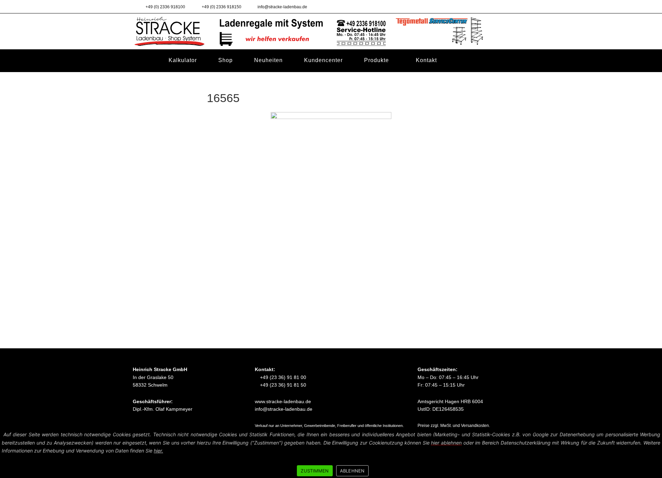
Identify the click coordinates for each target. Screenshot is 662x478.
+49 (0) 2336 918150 (221, 6)
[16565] (331, 189)
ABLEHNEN (352, 471)
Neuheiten (268, 60)
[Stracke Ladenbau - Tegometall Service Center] (331, 31)
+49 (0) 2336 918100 (164, 6)
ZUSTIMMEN (315, 471)
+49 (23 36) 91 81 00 (282, 377)
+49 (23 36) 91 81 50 (282, 385)
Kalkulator (183, 60)
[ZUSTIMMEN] (653, 453)
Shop (225, 60)
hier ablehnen (446, 443)
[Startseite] (143, 60)
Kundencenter (323, 60)
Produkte (376, 60)
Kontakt (426, 60)
